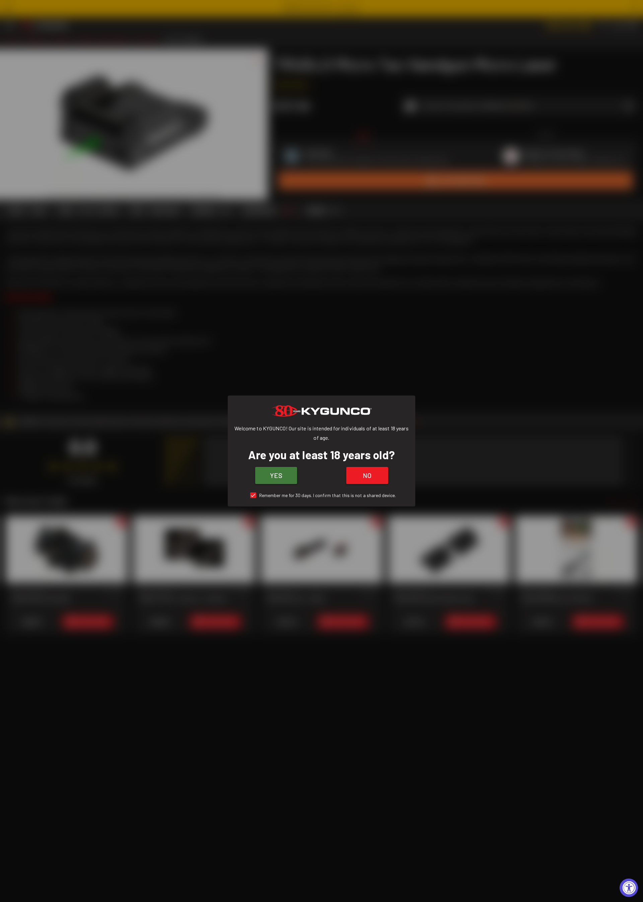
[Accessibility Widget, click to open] (629, 888)
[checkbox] (321, 495)
